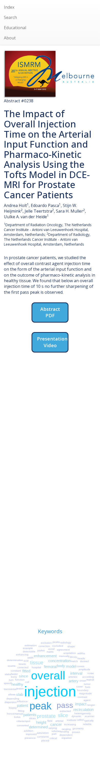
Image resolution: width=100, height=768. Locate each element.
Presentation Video (52, 341)
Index (9, 7)
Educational (15, 27)
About (10, 38)
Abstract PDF (50, 312)
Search (10, 17)
